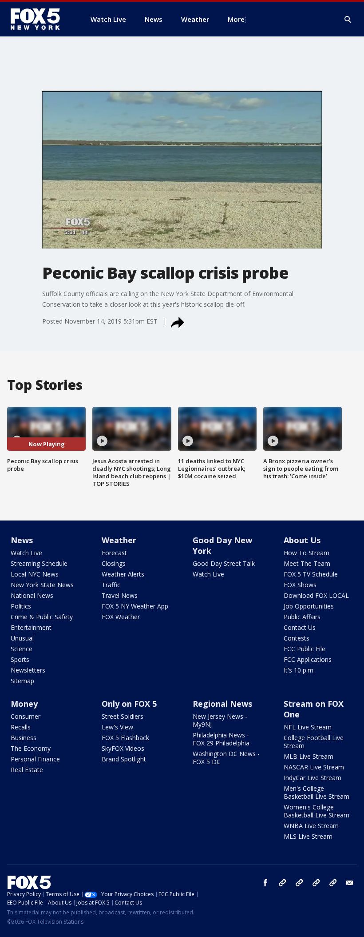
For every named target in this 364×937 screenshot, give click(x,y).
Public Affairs (302, 617)
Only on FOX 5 (129, 703)
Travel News (120, 595)
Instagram (282, 883)
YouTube (316, 883)
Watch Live (26, 553)
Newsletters (28, 670)
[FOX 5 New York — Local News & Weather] (40, 19)
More (236, 19)
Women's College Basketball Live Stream (316, 811)
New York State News (42, 585)
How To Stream (306, 553)
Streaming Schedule (39, 563)
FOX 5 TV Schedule (311, 574)
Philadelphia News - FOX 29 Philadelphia (221, 739)
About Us (302, 540)
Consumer (25, 716)
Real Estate (27, 769)
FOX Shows (300, 585)
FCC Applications (308, 659)
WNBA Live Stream (311, 825)
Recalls (21, 727)
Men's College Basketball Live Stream (316, 792)
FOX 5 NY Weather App (135, 606)
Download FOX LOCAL (316, 595)
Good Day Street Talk (224, 563)
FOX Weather (121, 617)
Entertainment (31, 627)
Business (23, 737)
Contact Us (300, 627)
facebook (265, 883)
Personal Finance (35, 759)
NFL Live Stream (308, 727)
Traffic (111, 585)
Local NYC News (35, 574)
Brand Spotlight (124, 759)
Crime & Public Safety (42, 617)
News (22, 540)
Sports (20, 659)
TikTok (299, 883)
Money (24, 703)
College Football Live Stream (314, 741)
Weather (119, 540)
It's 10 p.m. (299, 670)
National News (32, 595)
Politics (21, 606)
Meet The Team (307, 563)
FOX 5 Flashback (125, 737)
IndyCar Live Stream (312, 777)
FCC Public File (304, 649)
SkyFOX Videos (123, 748)
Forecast (114, 553)
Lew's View (117, 727)
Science (21, 649)
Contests (296, 638)
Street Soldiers (122, 716)
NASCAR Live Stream (314, 767)
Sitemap (22, 681)
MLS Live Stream (308, 836)
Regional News (222, 703)
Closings (114, 563)
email (350, 883)
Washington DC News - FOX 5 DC (226, 757)
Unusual (22, 638)
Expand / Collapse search (348, 19)
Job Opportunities (309, 606)
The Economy (31, 748)
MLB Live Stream (308, 756)
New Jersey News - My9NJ (220, 720)
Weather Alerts (123, 574)
